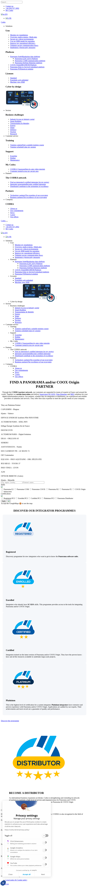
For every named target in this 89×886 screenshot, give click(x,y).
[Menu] (7, 221)
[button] (9, 26)
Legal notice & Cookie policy (16, 880)
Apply (4, 501)
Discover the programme (10, 721)
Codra (3, 22)
